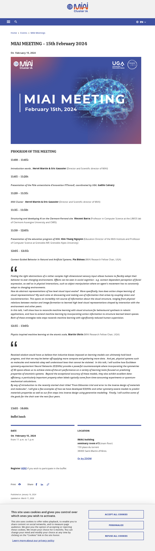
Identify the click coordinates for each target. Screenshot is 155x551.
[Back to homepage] (77, 7)
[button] (15, 21)
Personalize (116, 525)
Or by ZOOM (85, 458)
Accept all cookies (116, 514)
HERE (24, 468)
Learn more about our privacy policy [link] (33, 540)
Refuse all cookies (116, 535)
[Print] (19, 484)
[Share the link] (48, 484)
